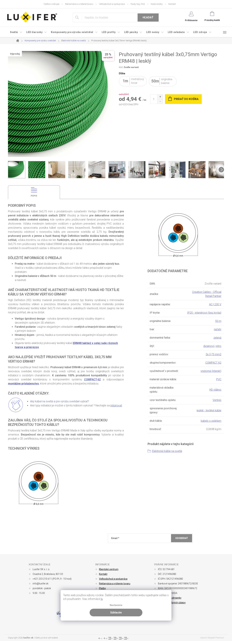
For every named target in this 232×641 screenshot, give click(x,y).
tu (102, 599)
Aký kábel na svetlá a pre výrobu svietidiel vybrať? (59, 401)
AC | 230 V (215, 304)
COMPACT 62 (213, 362)
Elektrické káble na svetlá (167, 451)
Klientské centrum (108, 569)
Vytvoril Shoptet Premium (212, 637)
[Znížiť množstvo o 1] (160, 101)
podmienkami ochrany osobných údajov (160, 546)
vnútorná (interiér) (211, 371)
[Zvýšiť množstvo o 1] (160, 97)
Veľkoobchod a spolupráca (112, 4)
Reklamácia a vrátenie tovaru (79, 4)
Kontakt (172, 4)
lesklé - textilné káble (209, 410)
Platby (102, 588)
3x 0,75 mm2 (213, 354)
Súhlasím (116, 612)
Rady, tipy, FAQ (138, 4)
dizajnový (208, 346)
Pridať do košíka (186, 99)
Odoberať (181, 538)
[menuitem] (16, 32)
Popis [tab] (34, 196)
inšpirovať (116, 405)
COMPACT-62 (92, 379)
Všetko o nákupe (51, 4)
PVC (218, 379)
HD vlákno (215, 389)
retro (218, 346)
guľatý (217, 329)
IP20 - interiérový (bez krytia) (204, 312)
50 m (218, 321)
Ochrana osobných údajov (172, 602)
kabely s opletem (211, 420)
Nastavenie (116, 605)
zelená (217, 337)
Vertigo (217, 400)
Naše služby (157, 4)
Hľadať (148, 17)
